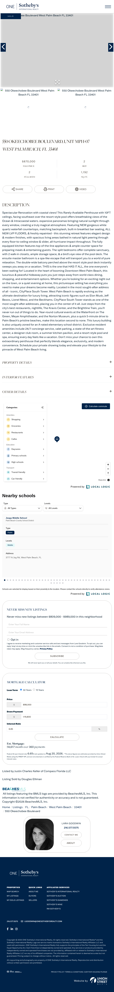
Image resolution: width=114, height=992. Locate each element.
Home (6, 807)
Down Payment (15, 711)
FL (26, 807)
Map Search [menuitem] (13, 892)
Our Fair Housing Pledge (95, 972)
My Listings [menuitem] (12, 896)
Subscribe (57, 656)
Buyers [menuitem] (32, 896)
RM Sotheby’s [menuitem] (54, 909)
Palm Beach (38, 807)
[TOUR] (80, 189)
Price (9, 699)
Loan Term (12, 690)
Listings (18, 807)
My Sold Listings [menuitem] (15, 900)
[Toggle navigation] (108, 6)
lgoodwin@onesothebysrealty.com (43, 921)
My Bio (71, 843)
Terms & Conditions (74, 972)
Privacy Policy (46, 649)
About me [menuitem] (33, 892)
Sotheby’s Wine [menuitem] (54, 904)
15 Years (40, 690)
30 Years (27, 690)
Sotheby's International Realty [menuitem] (63, 892)
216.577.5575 (71, 827)
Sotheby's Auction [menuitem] (56, 896)
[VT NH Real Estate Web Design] (98, 981)
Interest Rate (14, 723)
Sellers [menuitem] (33, 900)
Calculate (57, 737)
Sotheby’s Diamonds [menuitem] (57, 900)
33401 (78, 807)
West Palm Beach (60, 807)
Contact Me (71, 835)
